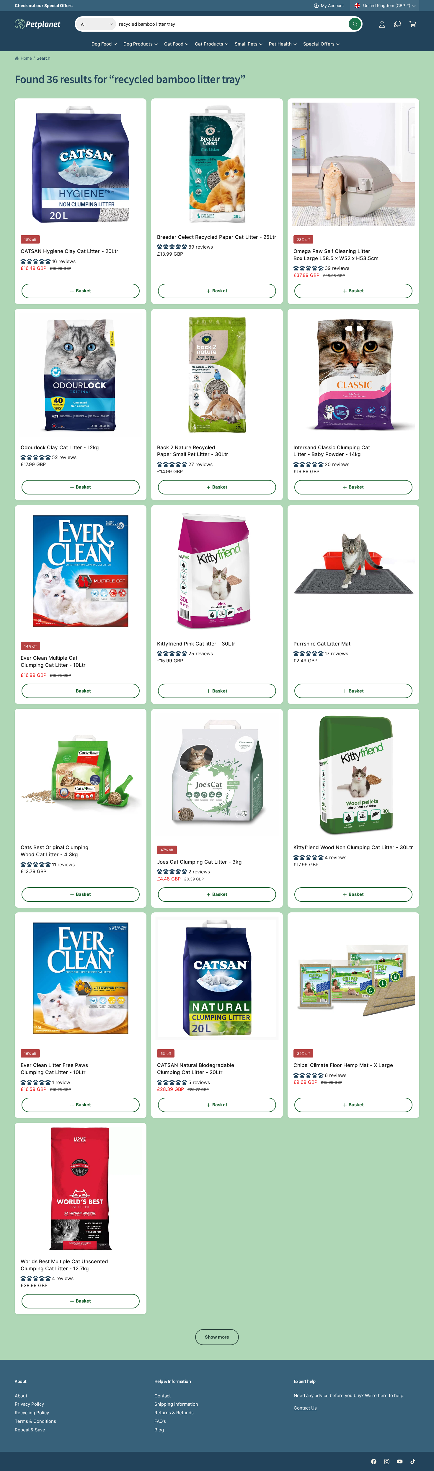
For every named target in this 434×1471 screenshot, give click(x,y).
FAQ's (160, 1421)
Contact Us (305, 1408)
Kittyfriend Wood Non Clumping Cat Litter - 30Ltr (353, 847)
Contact (162, 1396)
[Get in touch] (397, 24)
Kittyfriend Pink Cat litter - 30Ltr (196, 644)
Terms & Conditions (35, 1421)
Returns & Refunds (174, 1412)
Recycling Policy (32, 1412)
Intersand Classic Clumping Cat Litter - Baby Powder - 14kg (331, 451)
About (21, 1396)
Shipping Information (176, 1404)
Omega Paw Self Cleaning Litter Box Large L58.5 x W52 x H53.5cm (336, 254)
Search (43, 58)
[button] (412, 24)
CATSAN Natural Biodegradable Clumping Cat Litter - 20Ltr (195, 1068)
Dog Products (138, 44)
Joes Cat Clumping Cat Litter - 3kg (199, 862)
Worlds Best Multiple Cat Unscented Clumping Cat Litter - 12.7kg (64, 1264)
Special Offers (318, 44)
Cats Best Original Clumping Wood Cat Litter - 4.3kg (55, 850)
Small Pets (246, 44)
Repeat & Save (30, 1430)
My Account (332, 5)
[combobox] (240, 24)
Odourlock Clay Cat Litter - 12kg (60, 447)
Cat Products (209, 44)
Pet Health (280, 44)
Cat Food (173, 44)
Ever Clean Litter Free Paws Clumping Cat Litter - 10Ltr (54, 1068)
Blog (159, 1430)
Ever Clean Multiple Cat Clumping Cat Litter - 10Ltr (53, 661)
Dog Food (102, 44)
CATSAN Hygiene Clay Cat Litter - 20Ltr (69, 251)
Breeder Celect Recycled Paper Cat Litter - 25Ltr (216, 237)
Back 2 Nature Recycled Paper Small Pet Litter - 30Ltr (193, 451)
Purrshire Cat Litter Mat (321, 644)
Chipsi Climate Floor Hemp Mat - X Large (343, 1065)
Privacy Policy (29, 1404)
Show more (217, 1337)
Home (26, 58)
